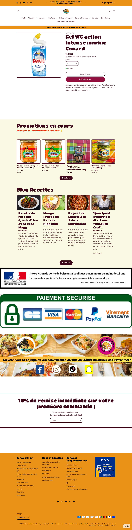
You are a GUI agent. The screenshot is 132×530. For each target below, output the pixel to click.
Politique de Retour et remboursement (77, 489)
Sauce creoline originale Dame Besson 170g (28, 167)
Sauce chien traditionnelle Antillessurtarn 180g (76, 168)
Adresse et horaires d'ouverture (25, 486)
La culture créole (46, 470)
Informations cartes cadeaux (74, 468)
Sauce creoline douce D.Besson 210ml (51, 167)
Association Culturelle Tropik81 (50, 467)
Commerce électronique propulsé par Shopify (39, 524)
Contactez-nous (21, 495)
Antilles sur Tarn (26, 524)
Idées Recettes (45, 474)
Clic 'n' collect (20, 492)
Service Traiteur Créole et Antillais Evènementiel (51, 463)
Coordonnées (101, 525)
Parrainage (19, 489)
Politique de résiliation (110, 525)
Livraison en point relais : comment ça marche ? (27, 475)
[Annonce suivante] (85, 2)
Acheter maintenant (85, 79)
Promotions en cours (47, 480)
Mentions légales (92, 525)
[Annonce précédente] (47, 2)
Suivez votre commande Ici (24, 462)
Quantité (68, 60)
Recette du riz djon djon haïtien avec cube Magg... (28, 220)
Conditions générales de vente (108, 524)
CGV (67, 483)
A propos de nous (21, 465)
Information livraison (72, 471)
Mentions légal (71, 486)
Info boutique (20, 479)
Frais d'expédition (77, 56)
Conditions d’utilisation (84, 524)
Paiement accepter (72, 480)
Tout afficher (66, 178)
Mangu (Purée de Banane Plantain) (51, 218)
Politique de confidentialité (71, 524)
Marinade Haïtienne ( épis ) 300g (101, 167)
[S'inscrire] (80, 420)
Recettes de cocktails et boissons (51, 477)
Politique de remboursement (57, 524)
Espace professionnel (22, 482)
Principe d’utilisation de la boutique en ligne (27, 470)
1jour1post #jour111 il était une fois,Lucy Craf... (102, 220)
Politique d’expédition (96, 524)
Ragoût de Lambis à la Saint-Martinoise (77, 218)
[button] (19, 11)
